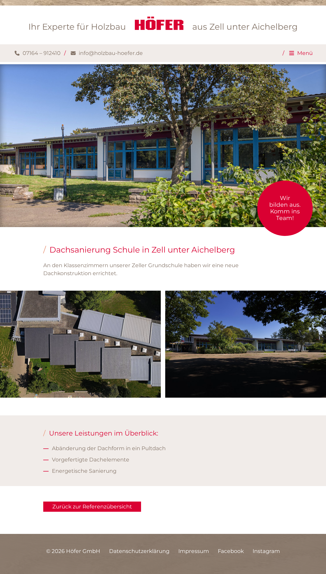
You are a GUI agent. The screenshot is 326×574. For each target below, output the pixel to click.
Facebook (231, 551)
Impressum (193, 551)
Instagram (266, 551)
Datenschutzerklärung (139, 551)
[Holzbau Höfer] (159, 23)
